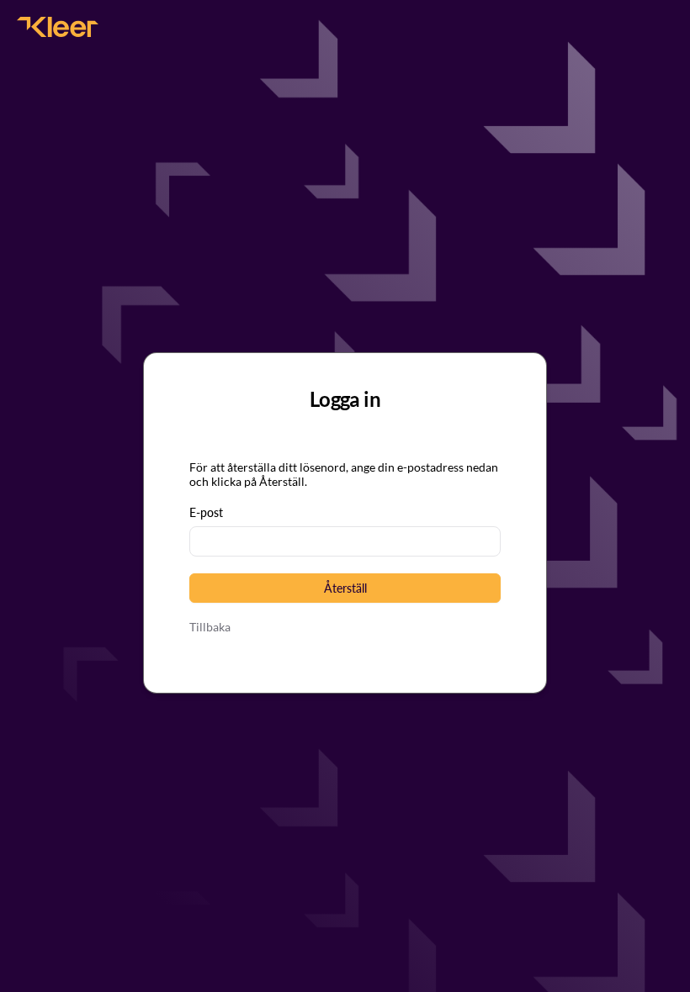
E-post (206, 512)
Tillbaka (210, 627)
